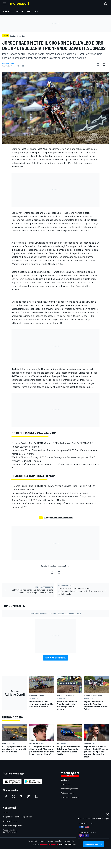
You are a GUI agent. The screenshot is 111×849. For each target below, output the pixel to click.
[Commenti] (105, 64)
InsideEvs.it (65, 780)
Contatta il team (10, 821)
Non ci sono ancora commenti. (55, 613)
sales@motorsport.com (13, 825)
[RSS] (36, 796)
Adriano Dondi (8, 63)
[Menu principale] (5, 4)
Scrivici (6, 812)
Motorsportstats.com (70, 797)
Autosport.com (67, 793)
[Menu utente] (105, 4)
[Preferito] (98, 64)
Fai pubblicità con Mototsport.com (17, 817)
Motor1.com (65, 784)
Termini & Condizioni (36, 841)
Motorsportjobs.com (69, 788)
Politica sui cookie (54, 841)
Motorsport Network (49, 844)
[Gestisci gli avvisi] (59, 572)
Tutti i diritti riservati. (68, 844)
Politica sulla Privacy (72, 841)
